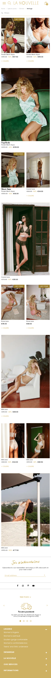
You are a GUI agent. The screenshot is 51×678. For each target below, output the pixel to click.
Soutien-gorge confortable (15, 640)
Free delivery (25, 612)
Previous (4, 605)
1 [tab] (20, 621)
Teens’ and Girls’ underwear (16, 647)
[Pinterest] (28, 586)
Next (47, 605)
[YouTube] (33, 586)
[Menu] (4, 3)
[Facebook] (17, 586)
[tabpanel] (25, 610)
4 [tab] (30, 621)
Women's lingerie (11, 632)
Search (9, 3)
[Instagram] (23, 586)
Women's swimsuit (12, 636)
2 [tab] (23, 621)
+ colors (5, 61)
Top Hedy (5, 143)
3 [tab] (27, 621)
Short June (6, 189)
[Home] (26, 3)
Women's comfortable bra (15, 643)
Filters (6, 13)
